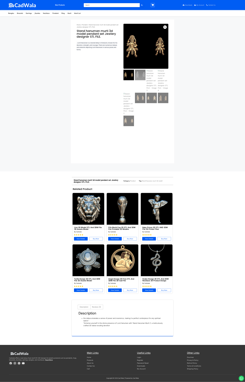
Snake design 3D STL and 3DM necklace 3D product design (155, 280)
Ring (63, 13)
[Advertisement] (122, 145)
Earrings (29, 13)
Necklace (46, 13)
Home (79, 25)
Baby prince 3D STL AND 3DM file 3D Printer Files (155, 228)
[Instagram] (15, 363)
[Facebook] (10, 363)
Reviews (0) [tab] (96, 307)
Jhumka (37, 13)
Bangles (11, 13)
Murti (69, 13)
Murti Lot (77, 13)
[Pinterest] (19, 363)
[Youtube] (23, 363)
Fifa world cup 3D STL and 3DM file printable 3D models (121, 228)
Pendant (55, 13)
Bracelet (20, 13)
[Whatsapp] (241, 378)
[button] (165, 27)
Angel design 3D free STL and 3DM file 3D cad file (121, 280)
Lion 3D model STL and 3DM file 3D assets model (88, 228)
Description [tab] (84, 307)
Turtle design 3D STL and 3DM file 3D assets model (87, 280)
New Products (60, 5)
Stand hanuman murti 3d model (152, 181)
